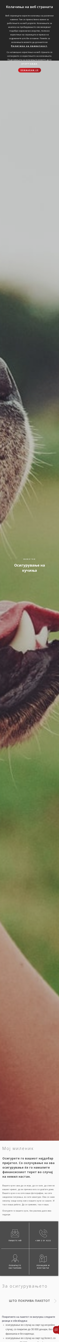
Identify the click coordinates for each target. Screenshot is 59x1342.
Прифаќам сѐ (30, 70)
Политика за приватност (29, 46)
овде (33, 63)
